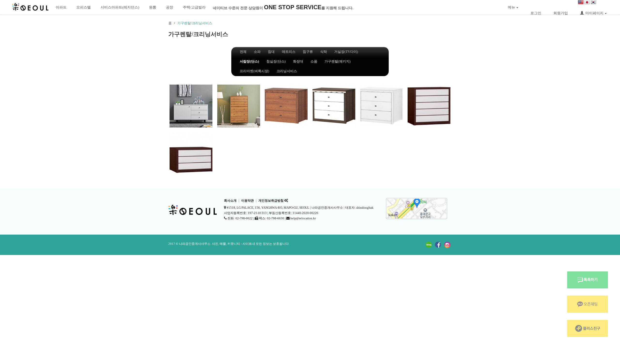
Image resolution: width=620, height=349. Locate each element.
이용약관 (247, 200)
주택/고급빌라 (194, 7)
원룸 (152, 7)
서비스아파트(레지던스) (120, 7)
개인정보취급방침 (271, 200)
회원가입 (560, 13)
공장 (169, 7)
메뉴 (511, 7)
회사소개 (230, 200)
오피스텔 (83, 7)
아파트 (61, 7)
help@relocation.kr (303, 218)
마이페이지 (594, 13)
